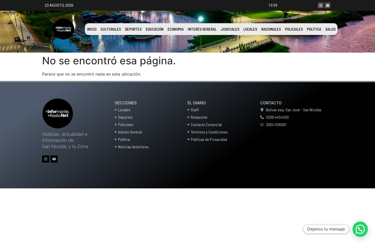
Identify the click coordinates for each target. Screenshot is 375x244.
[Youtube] (327, 5)
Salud (330, 29)
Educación (155, 29)
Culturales (111, 29)
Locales (250, 29)
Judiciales (230, 29)
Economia (176, 29)
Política (314, 29)
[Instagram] (320, 5)
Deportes (133, 29)
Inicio (91, 29)
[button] (360, 229)
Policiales (294, 29)
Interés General (202, 29)
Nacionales (271, 29)
